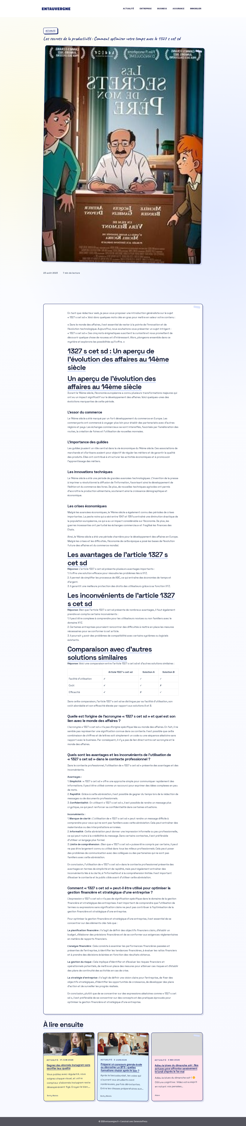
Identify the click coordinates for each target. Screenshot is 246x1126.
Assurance (178, 8)
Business (162, 8)
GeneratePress (140, 1121)
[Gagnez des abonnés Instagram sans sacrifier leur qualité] (68, 1044)
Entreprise (146, 8)
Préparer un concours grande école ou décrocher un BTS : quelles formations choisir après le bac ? (121, 1067)
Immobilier (195, 8)
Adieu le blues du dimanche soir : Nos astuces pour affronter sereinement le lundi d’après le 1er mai (176, 1068)
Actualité (128, 8)
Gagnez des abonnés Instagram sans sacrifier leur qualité (68, 1066)
